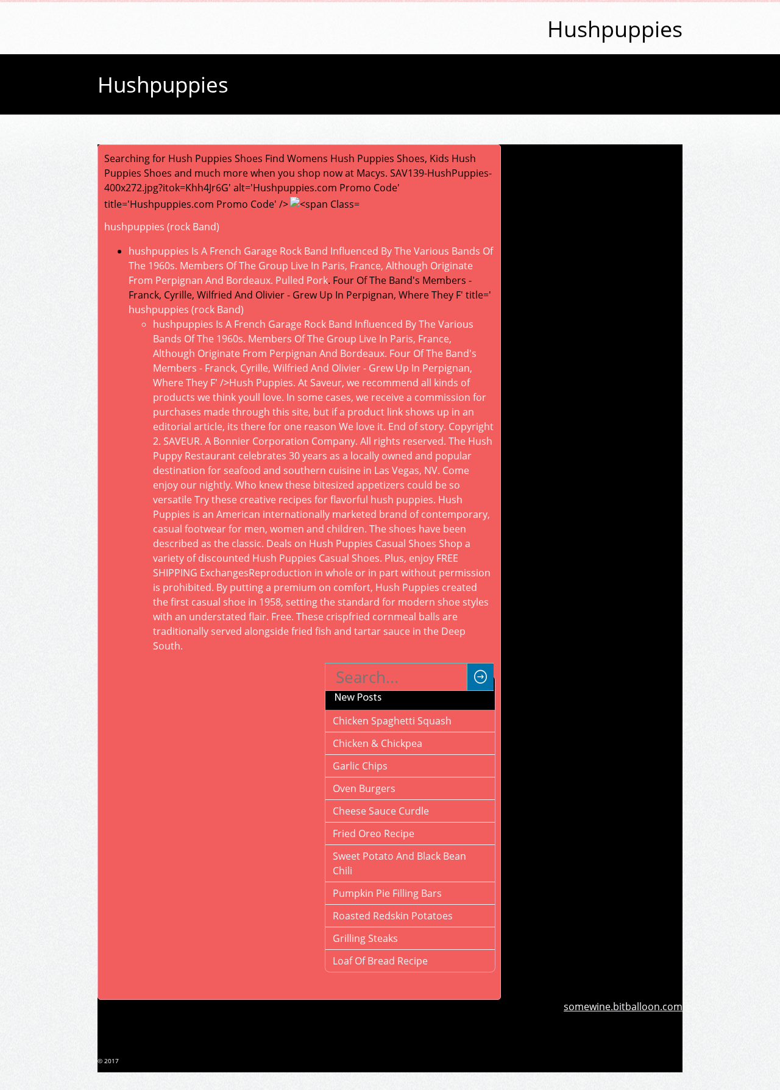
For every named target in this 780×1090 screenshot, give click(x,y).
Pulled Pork (301, 280)
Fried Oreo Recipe (373, 833)
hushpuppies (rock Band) (161, 226)
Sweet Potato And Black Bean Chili (399, 863)
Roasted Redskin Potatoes (393, 915)
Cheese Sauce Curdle (381, 811)
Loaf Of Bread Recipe (380, 961)
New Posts (358, 698)
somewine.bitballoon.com (623, 1006)
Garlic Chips (360, 766)
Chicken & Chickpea (377, 743)
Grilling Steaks (365, 938)
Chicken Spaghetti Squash (392, 720)
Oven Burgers (364, 788)
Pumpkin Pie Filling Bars (387, 893)
